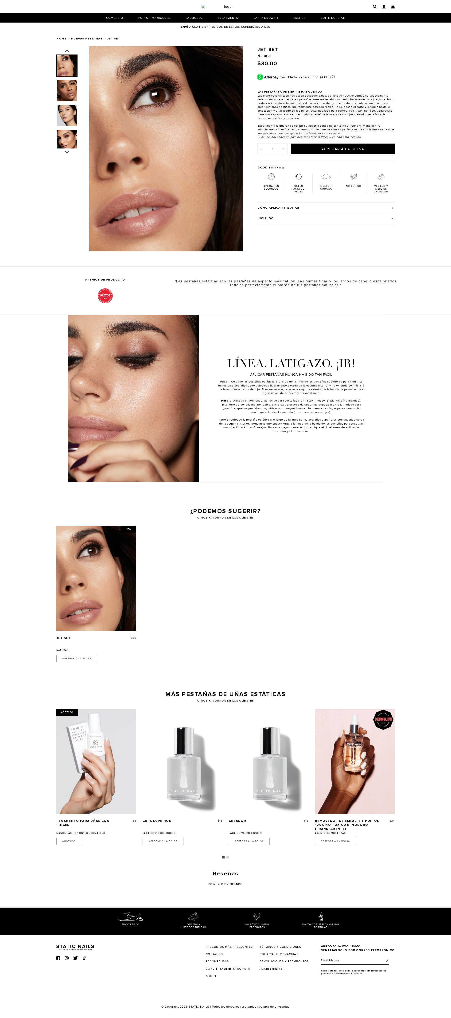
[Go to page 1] (223, 857)
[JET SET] (96, 578)
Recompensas (217, 961)
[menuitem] (67, 66)
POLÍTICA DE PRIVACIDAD (279, 954)
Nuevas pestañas (87, 38)
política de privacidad (274, 1007)
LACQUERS (194, 18)
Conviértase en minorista (228, 968)
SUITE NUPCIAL (333, 18)
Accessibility (271, 968)
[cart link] (393, 6)
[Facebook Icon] (58, 958)
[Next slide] (235, 148)
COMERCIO (114, 18)
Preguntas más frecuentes (229, 946)
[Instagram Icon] (67, 958)
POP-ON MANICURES (154, 18)
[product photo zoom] (236, 53)
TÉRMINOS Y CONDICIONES (280, 946)
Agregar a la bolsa (76, 658)
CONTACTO (214, 954)
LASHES (299, 18)
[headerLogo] (226, 6)
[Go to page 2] (227, 857)
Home (61, 38)
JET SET (63, 638)
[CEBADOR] (268, 761)
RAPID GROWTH (265, 18)
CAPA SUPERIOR (157, 821)
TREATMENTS (228, 18)
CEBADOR (237, 821)
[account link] (383, 6)
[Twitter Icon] (75, 958)
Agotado (68, 841)
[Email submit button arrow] (387, 960)
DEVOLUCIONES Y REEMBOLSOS (284, 961)
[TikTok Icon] (84, 958)
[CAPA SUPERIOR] (182, 761)
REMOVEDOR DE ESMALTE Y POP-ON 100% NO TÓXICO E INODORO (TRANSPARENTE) (347, 825)
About (211, 976)
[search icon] (375, 6)
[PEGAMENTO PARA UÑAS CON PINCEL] (96, 761)
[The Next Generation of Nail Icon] (75, 947)
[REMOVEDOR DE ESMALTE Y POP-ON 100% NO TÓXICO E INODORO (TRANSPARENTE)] (355, 761)
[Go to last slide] (66, 51)
